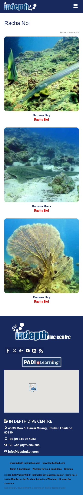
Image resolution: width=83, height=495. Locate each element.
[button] (32, 388)
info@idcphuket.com (23, 451)
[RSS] (41, 350)
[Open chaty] (71, 484)
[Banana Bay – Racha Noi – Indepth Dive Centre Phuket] (41, 74)
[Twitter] (14, 350)
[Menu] (75, 6)
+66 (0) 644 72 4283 (22, 438)
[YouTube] (28, 350)
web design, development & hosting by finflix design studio (35, 487)
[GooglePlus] (21, 350)
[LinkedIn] (34, 350)
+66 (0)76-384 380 (27, 445)
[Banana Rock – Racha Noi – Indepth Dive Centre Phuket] (41, 164)
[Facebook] (8, 350)
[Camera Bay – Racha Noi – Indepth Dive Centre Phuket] (41, 255)
